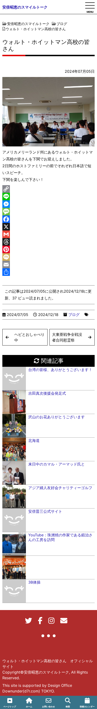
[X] (48, 227)
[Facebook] (48, 219)
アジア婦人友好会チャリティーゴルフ (60, 487)
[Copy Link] (48, 189)
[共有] (48, 272)
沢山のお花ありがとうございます (56, 416)
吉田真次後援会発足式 (47, 393)
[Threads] (48, 242)
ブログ (74, 314)
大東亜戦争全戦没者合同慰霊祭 (67, 337)
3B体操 (34, 582)
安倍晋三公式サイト (45, 511)
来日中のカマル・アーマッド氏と (56, 464)
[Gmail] (48, 234)
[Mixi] (48, 257)
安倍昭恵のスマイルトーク (25, 7)
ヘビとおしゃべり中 (29, 337)
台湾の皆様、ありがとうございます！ (60, 369)
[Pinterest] (48, 249)
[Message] (48, 211)
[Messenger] (48, 204)
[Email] (48, 264)
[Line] (48, 196)
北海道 (34, 440)
